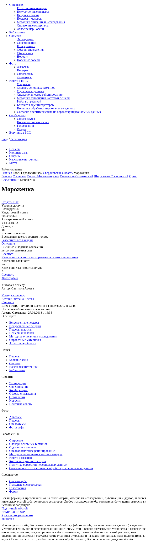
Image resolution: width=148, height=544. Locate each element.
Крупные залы (18, 152)
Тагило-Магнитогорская (43, 176)
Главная (7, 172)
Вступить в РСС (20, 132)
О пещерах (16, 4)
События (15, 35)
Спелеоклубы (26, 118)
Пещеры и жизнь (28, 15)
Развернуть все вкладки (17, 240)
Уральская (19, 176)
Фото (12, 63)
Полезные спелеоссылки (33, 122)
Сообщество (17, 115)
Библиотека (17, 32)
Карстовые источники (24, 159)
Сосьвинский (84, 176)
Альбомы (23, 67)
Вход (5, 139)
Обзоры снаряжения (30, 49)
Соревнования (26, 42)
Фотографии (10, 278)
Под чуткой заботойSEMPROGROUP (15, 510)
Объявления (25, 53)
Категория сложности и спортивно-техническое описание (40, 257)
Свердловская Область (58, 172)
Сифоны (14, 156)
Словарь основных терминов (36, 87)
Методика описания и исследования (41, 22)
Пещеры (22, 70)
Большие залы (18, 359)
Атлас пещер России (30, 29)
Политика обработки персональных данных (46, 108)
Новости (22, 56)
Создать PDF (10, 202)
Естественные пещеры (32, 8)
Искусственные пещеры (33, 11)
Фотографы (24, 77)
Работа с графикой (29, 101)
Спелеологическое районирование (39, 94)
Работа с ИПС (18, 80)
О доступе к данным (30, 91)
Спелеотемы (25, 73)
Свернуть (8, 253)
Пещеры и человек (29, 18)
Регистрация (18, 139)
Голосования (25, 125)
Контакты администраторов (35, 105)
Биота (13, 163)
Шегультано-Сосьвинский (111, 176)
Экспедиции (25, 39)
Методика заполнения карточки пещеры (43, 98)
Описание (8, 243)
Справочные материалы (33, 25)
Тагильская (67, 176)
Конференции (26, 46)
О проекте (23, 84)
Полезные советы (28, 60)
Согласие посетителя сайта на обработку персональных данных (59, 111)
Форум (21, 129)
